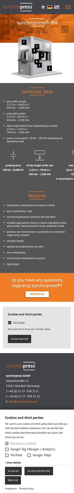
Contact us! (37, 294)
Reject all (13, 480)
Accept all (13, 471)
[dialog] (37, 451)
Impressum (11, 488)
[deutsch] (49, 7)
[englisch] (56, 7)
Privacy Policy (26, 488)
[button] (7, 449)
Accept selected (19, 339)
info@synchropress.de (23, 401)
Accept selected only (38, 471)
